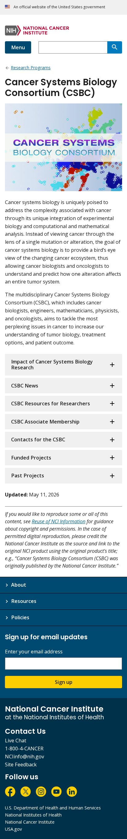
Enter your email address (34, 651)
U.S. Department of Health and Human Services (53, 808)
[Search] (114, 47)
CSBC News (24, 385)
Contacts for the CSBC (38, 439)
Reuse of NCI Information (58, 521)
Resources (23, 601)
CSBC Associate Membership (45, 421)
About (18, 584)
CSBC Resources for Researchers (50, 403)
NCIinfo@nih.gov (24, 756)
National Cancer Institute (30, 822)
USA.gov (13, 829)
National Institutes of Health (33, 815)
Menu (18, 47)
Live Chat (15, 740)
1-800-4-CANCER (24, 748)
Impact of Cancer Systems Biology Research (52, 364)
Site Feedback (21, 764)
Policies (20, 617)
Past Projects (27, 475)
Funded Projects (31, 457)
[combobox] (73, 47)
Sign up (63, 682)
